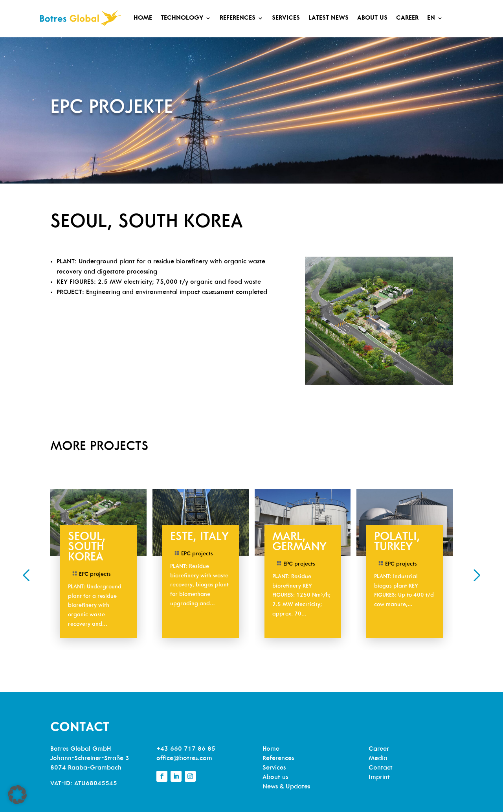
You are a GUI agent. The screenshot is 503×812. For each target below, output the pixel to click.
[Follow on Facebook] (161, 776)
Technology (182, 18)
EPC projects (95, 574)
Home (143, 18)
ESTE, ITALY (199, 537)
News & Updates (286, 787)
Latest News (328, 18)
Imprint (379, 777)
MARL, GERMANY (299, 542)
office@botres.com (184, 758)
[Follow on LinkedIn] (176, 776)
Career (407, 18)
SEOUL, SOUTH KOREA (87, 548)
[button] (26, 575)
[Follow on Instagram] (190, 776)
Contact (381, 768)
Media (378, 758)
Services (286, 18)
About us (372, 18)
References (237, 18)
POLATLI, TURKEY (397, 542)
